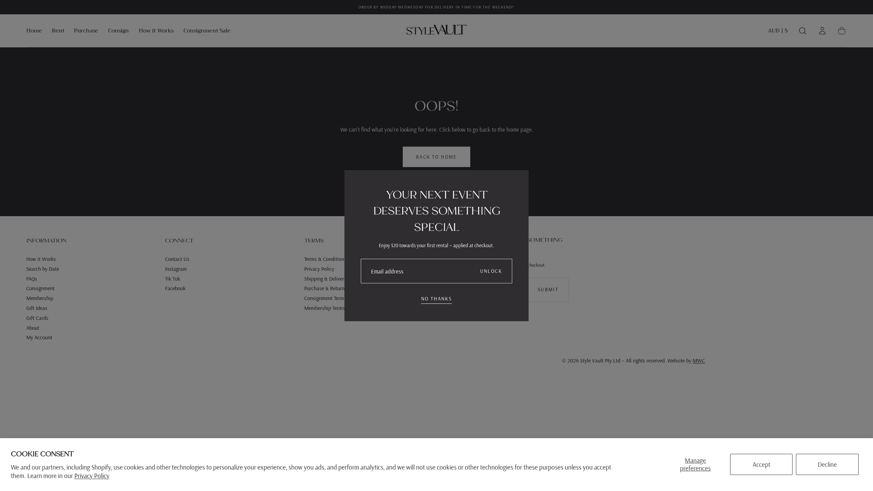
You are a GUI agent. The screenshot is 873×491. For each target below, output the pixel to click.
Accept (761, 464)
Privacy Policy (91, 476)
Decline (827, 464)
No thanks (436, 299)
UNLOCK (491, 271)
